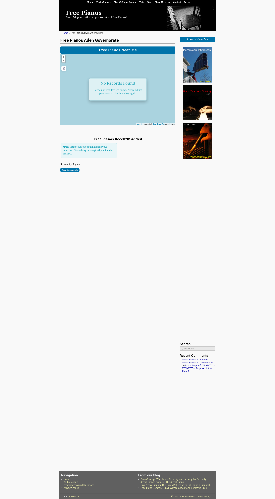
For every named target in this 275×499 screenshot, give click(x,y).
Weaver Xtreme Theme (185, 496)
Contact (177, 2)
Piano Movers (162, 2)
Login (187, 2)
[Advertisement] (117, 191)
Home (90, 2)
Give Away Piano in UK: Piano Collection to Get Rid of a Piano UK (176, 485)
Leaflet (139, 124)
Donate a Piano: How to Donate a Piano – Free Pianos (197, 361)
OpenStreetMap (159, 124)
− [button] (63, 60)
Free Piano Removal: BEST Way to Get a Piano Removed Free (174, 488)
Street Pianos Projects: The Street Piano (162, 482)
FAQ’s (141, 2)
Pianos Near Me (197, 39)
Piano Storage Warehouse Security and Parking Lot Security (173, 479)
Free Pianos (83, 12)
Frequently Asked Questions (78, 485)
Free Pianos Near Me (118, 50)
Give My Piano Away (124, 2)
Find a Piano (102, 2)
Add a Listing (70, 482)
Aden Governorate (70, 170)
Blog (149, 2)
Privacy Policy (71, 488)
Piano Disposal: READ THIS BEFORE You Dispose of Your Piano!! (198, 368)
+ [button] (63, 56)
